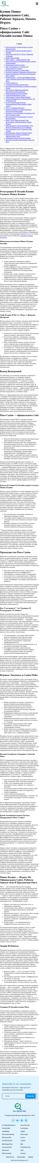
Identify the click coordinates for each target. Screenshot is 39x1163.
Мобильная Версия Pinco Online (16, 93)
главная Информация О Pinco (16, 95)
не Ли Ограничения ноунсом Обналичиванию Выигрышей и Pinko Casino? (19, 104)
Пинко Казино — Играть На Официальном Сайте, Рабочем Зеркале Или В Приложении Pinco (21, 79)
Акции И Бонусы (12, 83)
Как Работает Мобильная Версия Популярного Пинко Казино (17, 91)
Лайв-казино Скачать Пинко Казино (18, 97)
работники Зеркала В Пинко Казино (18, 138)
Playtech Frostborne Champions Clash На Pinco (21, 72)
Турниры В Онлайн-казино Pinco (17, 84)
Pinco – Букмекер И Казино (15, 108)
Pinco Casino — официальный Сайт (18, 59)
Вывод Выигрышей (12, 58)
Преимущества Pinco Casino (15, 65)
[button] (37, 4)
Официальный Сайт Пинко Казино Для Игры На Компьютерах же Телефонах (19, 126)
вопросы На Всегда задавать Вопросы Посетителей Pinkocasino (19, 110)
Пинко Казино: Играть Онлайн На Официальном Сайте (17, 135)
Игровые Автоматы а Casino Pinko (17, 70)
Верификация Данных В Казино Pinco (19, 133)
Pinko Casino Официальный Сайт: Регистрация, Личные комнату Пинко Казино (19, 122)
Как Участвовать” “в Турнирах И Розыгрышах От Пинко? (17, 67)
